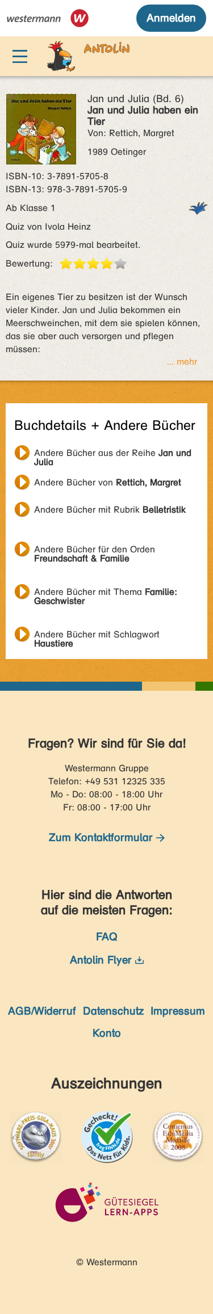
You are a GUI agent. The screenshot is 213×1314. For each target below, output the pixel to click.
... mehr (182, 361)
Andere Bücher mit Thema (105, 593)
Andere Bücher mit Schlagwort (97, 636)
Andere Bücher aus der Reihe (112, 454)
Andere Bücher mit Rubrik (110, 509)
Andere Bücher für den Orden (94, 550)
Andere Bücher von (107, 482)
